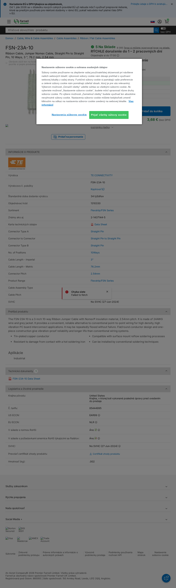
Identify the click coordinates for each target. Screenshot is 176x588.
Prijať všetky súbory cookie (109, 114)
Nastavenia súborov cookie (69, 114)
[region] (89, 91)
